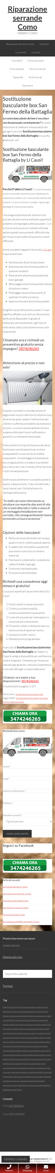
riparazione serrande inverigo (12, 1077)
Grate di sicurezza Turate (31, 1063)
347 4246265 (16, 1105)
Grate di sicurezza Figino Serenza (34, 1033)
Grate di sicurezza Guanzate (29, 1038)
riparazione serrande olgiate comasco (15, 1085)
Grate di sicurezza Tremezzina (13, 1063)
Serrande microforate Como (17, 893)
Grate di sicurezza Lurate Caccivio (30, 1046)
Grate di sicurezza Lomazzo (35, 1042)
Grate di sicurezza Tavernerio (41, 1059)
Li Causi (47, 249)
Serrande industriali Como (16, 900)
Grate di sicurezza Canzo (22, 1020)
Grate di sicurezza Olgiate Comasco (27, 1055)
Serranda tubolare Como (15, 886)
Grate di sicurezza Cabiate (18, 1016)
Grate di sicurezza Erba (14, 1033)
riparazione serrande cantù (27, 1068)
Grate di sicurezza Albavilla (27, 1007)
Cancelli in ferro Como (10, 1007)
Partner (8, 986)
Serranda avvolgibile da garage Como (21, 921)
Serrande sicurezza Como (15, 907)
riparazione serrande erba (18, 1072)
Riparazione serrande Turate (12, 1090)
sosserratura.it (11, 945)
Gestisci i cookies (15, 1159)
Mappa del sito (12, 957)
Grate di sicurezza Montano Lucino (33, 1051)
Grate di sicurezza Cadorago (36, 1016)
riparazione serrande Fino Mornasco (40, 1072)
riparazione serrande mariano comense (32, 1081)
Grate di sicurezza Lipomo (17, 1042)
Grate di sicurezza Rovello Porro (20, 1059)
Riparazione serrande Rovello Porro (39, 1085)
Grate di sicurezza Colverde (27, 1029)
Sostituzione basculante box (29, 694)
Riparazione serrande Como (27, 17)
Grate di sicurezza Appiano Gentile (23, 1011)
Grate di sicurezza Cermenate (36, 1024)
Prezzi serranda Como (14, 914)
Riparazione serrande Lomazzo (33, 1077)
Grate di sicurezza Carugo (18, 1024)
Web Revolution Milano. (31, 1163)
